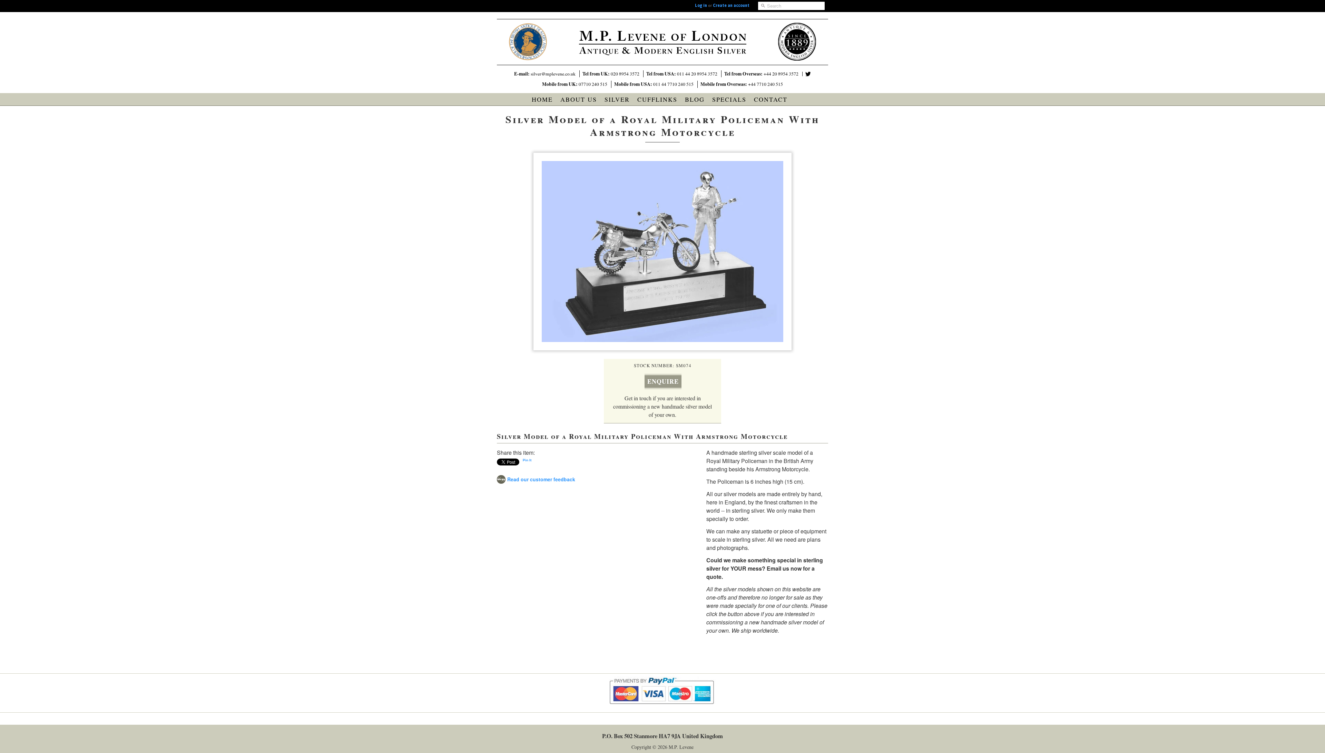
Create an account (731, 5)
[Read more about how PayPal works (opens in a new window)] (662, 710)
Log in (701, 5)
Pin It (527, 460)
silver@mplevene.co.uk (553, 74)
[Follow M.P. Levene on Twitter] (808, 74)
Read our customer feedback (541, 479)
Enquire (663, 381)
